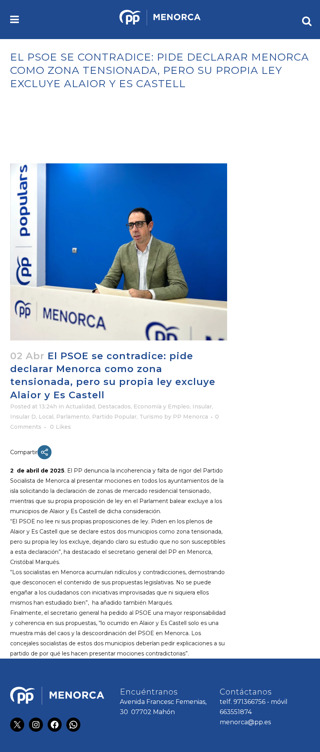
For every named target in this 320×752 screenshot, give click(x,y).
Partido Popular (114, 416)
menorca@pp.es (245, 722)
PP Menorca (190, 416)
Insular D (23, 416)
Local (46, 416)
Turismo (151, 416)
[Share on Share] (44, 452)
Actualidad (80, 406)
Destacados (114, 406)
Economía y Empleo (161, 406)
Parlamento (72, 416)
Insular (202, 406)
